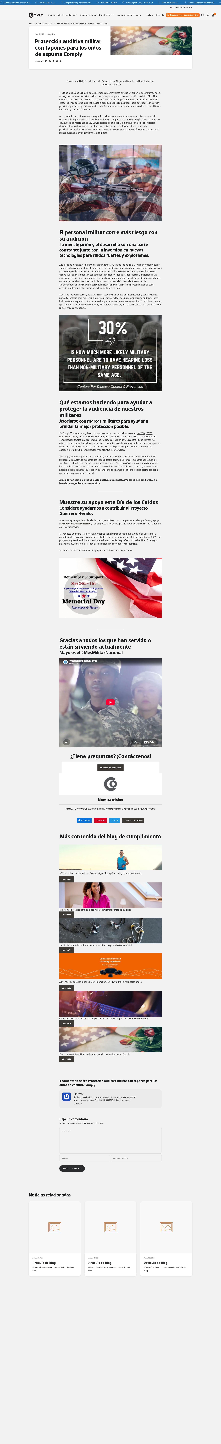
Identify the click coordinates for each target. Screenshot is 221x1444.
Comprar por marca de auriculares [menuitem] (95, 15)
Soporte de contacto (110, 767)
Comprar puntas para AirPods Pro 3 (59, 3)
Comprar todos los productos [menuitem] (61, 15)
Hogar (31, 23)
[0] (212, 15)
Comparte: (39, 61)
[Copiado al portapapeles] (60, 61)
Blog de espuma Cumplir (44, 23)
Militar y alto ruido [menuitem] (155, 15)
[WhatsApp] (57, 61)
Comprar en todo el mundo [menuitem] (129, 15)
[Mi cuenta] (207, 15)
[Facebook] (46, 61)
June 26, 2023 (78, 1103)
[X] (49, 61)
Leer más (66, 879)
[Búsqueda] (202, 15)
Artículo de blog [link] (44, 1263)
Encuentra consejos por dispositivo (184, 15)
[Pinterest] (53, 61)
